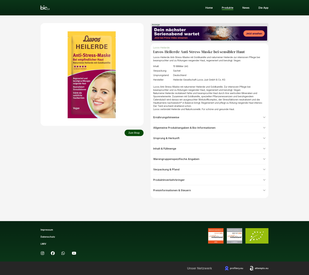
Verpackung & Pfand (166, 169)
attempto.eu (261, 268)
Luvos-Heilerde (161, 47)
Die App (263, 7)
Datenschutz (48, 236)
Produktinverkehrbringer (169, 179)
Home (209, 7)
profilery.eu (236, 268)
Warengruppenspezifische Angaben (176, 159)
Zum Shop (134, 132)
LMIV (43, 243)
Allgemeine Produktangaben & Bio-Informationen (184, 127)
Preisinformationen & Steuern (172, 190)
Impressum (47, 229)
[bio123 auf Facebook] (53, 253)
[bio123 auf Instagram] (42, 253)
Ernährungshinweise (166, 117)
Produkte (227, 7)
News (245, 7)
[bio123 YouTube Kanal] (74, 253)
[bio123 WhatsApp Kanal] (63, 253)
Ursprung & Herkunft (166, 138)
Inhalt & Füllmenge (164, 148)
